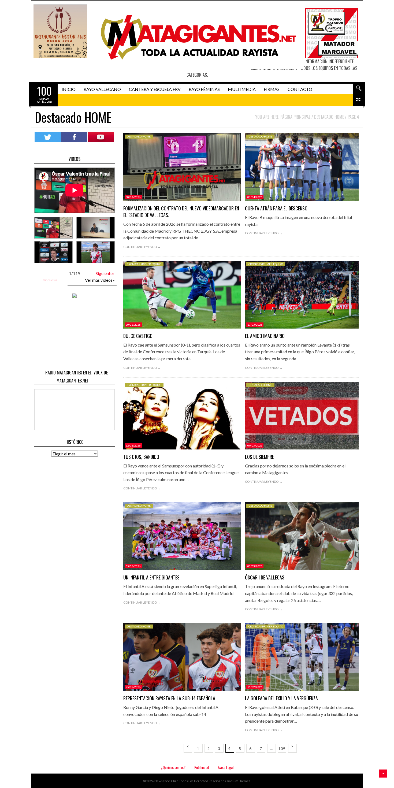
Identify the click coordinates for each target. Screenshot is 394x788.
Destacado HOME (139, 136)
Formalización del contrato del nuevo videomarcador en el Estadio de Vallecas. (181, 211)
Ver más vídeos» (100, 280)
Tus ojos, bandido (141, 456)
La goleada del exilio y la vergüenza (281, 698)
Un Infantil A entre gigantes (151, 577)
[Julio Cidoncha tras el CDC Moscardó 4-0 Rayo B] (95, 228)
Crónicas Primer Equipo (144, 264)
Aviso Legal (225, 767)
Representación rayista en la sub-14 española (169, 698)
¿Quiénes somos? (173, 767)
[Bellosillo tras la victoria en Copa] (95, 252)
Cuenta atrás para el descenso (276, 208)
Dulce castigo (138, 335)
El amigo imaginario (265, 335)
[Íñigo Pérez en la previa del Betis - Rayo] (53, 252)
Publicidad (201, 767)
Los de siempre (259, 456)
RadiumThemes (238, 781)
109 (281, 748)
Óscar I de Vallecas (264, 577)
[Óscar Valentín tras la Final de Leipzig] (53, 228)
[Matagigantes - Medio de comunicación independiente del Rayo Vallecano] (196, 37)
